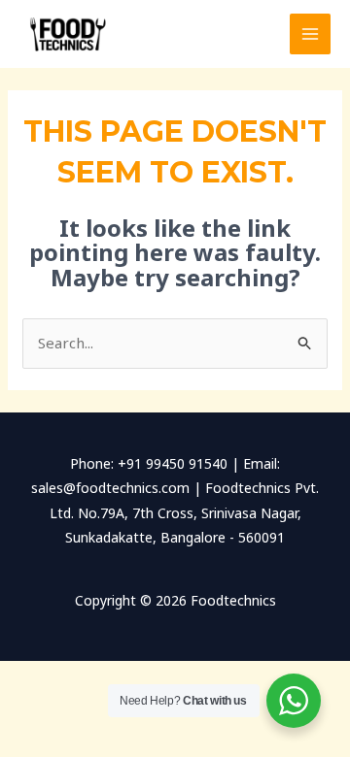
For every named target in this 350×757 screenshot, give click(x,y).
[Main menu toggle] (311, 34)
